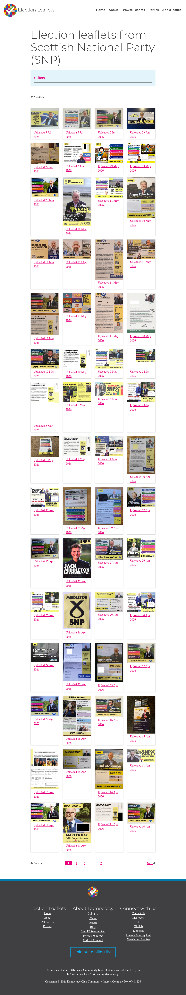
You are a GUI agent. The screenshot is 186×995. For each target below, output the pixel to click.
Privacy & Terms (93, 936)
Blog (93, 927)
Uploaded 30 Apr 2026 (140, 479)
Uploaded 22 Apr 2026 (140, 668)
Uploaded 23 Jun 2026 (140, 134)
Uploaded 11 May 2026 (44, 264)
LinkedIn (138, 931)
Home (100, 10)
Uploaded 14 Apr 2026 (108, 794)
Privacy (47, 926)
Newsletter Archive (138, 939)
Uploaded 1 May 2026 (43, 462)
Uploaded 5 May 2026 (107, 374)
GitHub (138, 926)
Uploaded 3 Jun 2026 (75, 168)
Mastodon (138, 917)
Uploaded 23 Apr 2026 (76, 686)
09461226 (135, 981)
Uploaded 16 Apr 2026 (108, 722)
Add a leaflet (171, 10)
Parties (154, 10)
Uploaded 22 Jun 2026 (43, 169)
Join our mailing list (93, 952)
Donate (93, 923)
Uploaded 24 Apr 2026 (140, 617)
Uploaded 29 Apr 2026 (76, 530)
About (113, 10)
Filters (40, 77)
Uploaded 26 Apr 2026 (140, 563)
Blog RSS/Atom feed (93, 931)
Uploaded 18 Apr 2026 (76, 741)
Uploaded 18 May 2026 (76, 231)
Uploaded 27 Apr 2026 (140, 512)
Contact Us (138, 913)
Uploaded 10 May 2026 (140, 338)
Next (151, 863)
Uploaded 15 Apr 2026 (140, 738)
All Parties (47, 922)
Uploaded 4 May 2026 (107, 401)
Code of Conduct (93, 940)
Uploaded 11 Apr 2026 (140, 767)
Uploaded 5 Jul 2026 (42, 134)
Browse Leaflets (133, 10)
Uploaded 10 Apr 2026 (140, 828)
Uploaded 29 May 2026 (108, 168)
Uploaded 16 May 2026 (140, 223)
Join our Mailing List (138, 935)
